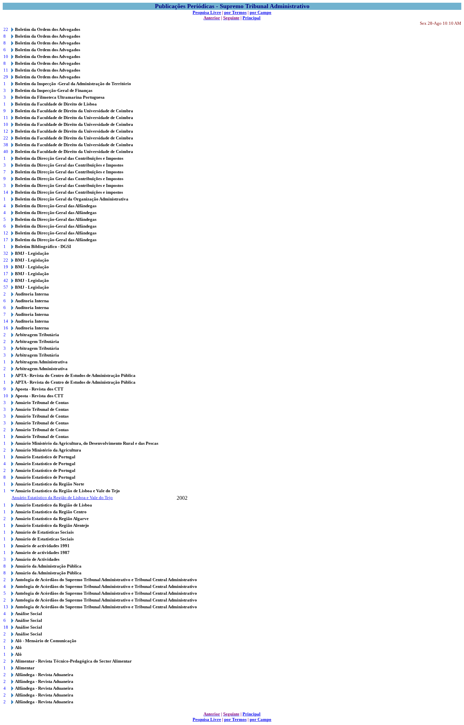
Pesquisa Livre (207, 12)
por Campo (260, 12)
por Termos (235, 12)
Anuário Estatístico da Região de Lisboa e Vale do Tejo (62, 497)
